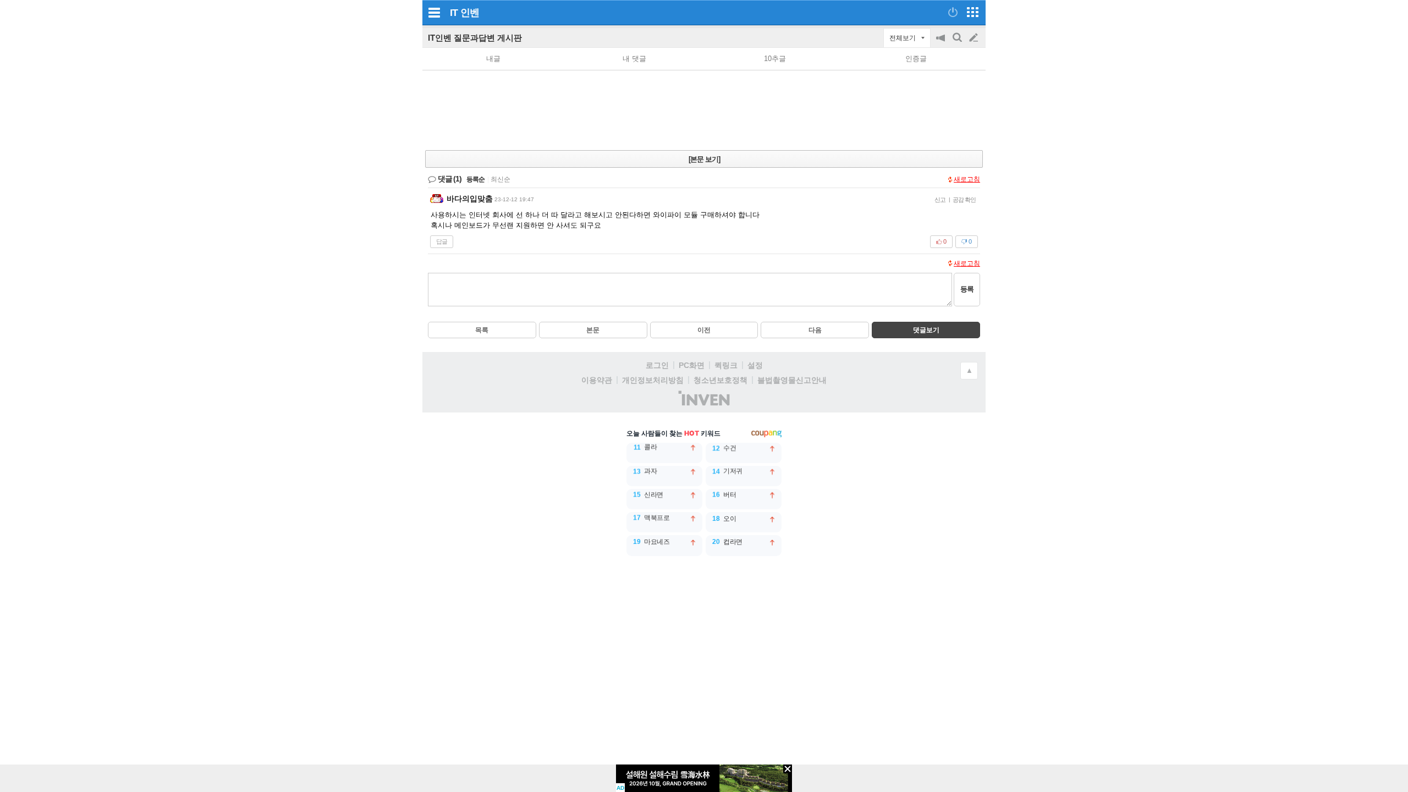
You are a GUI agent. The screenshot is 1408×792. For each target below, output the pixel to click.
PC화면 (692, 365)
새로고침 (967, 179)
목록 (481, 330)
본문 (593, 330)
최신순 (500, 179)
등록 (967, 289)
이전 (704, 330)
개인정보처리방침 (653, 380)
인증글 (916, 58)
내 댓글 (634, 58)
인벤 (469, 12)
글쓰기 (974, 37)
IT (454, 12)
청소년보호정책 (720, 380)
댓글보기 (926, 330)
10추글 (775, 58)
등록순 (475, 179)
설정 (755, 365)
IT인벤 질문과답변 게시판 (475, 37)
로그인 (657, 365)
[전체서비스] (973, 12)
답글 (441, 241)
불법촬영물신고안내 (792, 380)
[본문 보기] (704, 159)
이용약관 (596, 380)
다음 (815, 330)
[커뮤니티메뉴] (434, 12)
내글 (493, 58)
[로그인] (953, 12)
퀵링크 (726, 365)
